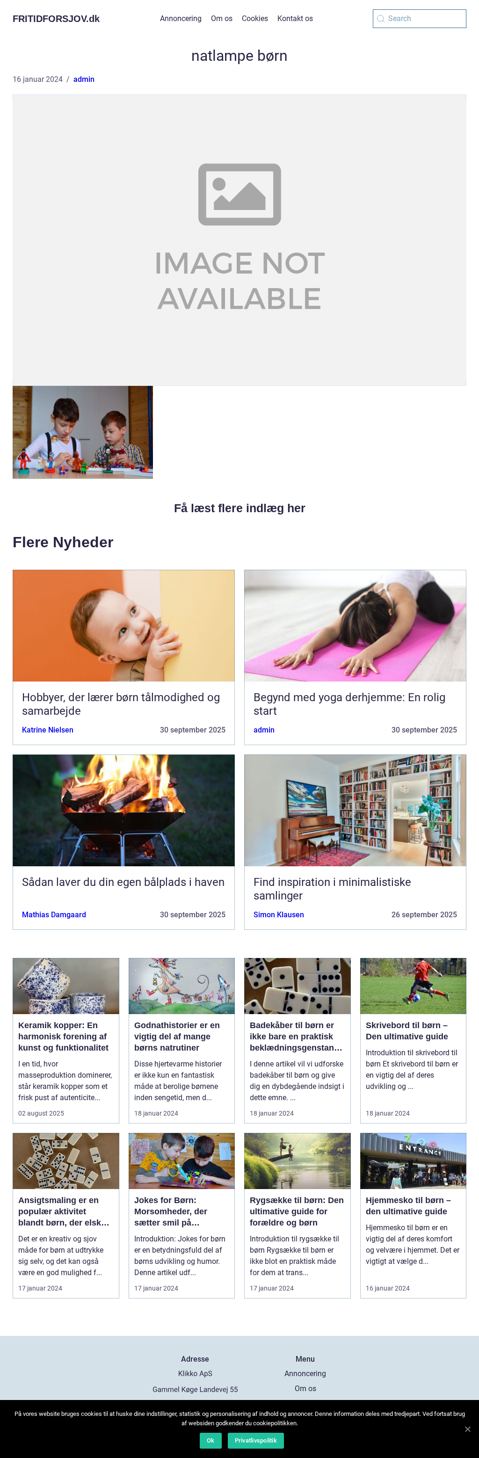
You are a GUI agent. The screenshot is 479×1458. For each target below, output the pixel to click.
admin (83, 79)
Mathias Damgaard (54, 914)
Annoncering (181, 18)
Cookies (255, 18)
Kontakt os (295, 18)
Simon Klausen (279, 914)
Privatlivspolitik (256, 1440)
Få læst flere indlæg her (239, 508)
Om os (221, 18)
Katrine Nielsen (47, 729)
